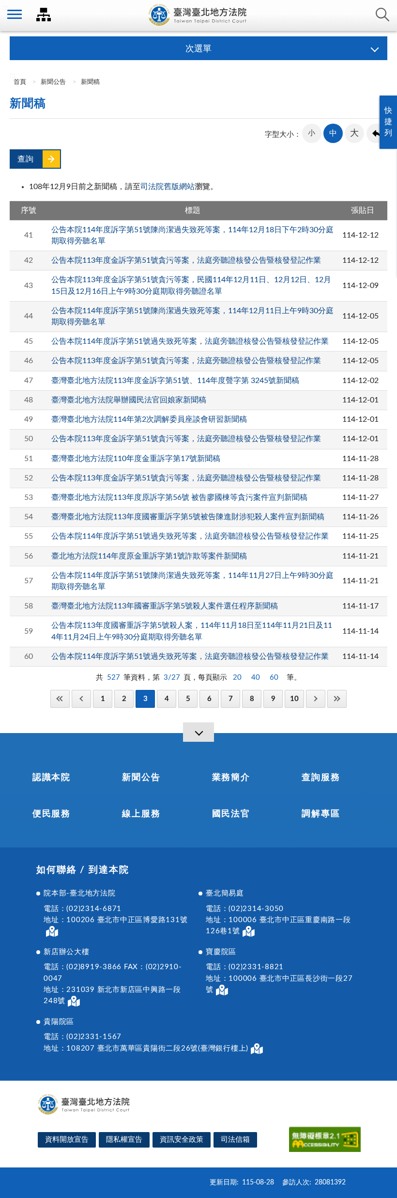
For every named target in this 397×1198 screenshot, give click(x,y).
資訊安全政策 (181, 1139)
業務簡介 (231, 777)
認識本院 (51, 777)
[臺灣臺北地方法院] (198, 15)
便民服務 (51, 814)
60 (274, 677)
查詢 (382, 14)
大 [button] (354, 133)
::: (5, 8)
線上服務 (141, 814)
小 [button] (311, 133)
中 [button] (333, 133)
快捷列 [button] (388, 122)
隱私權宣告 (124, 1139)
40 (255, 677)
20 (237, 677)
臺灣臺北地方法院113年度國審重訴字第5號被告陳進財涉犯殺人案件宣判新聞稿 (187, 517)
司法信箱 (235, 1139)
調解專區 (321, 814)
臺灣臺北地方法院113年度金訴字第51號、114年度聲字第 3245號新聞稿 (175, 380)
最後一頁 (337, 699)
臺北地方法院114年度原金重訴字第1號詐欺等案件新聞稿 (149, 556)
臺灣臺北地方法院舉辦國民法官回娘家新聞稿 (128, 400)
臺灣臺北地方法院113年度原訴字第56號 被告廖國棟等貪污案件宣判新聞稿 (179, 497)
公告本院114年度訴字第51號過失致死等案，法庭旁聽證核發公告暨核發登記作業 (190, 341)
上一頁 (81, 699)
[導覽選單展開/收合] (198, 732)
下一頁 (315, 699)
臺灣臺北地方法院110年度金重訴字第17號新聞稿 (135, 459)
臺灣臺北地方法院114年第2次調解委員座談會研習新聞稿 (149, 419)
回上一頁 (376, 133)
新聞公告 (53, 82)
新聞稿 (90, 82)
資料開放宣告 (67, 1139)
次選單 (198, 49)
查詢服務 (321, 777)
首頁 (19, 82)
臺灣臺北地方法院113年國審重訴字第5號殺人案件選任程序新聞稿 (164, 606)
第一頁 (60, 699)
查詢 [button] (25, 159)
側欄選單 (14, 14)
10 (294, 699)
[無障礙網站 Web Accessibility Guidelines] (325, 1141)
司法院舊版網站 (167, 187)
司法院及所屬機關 (43, 14)
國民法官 (231, 814)
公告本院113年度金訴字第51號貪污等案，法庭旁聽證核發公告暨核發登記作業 (186, 260)
